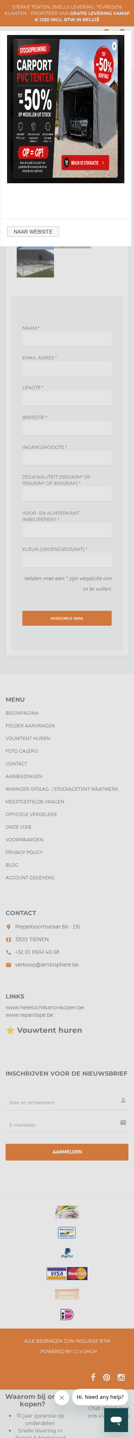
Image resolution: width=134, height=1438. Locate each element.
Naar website (33, 232)
